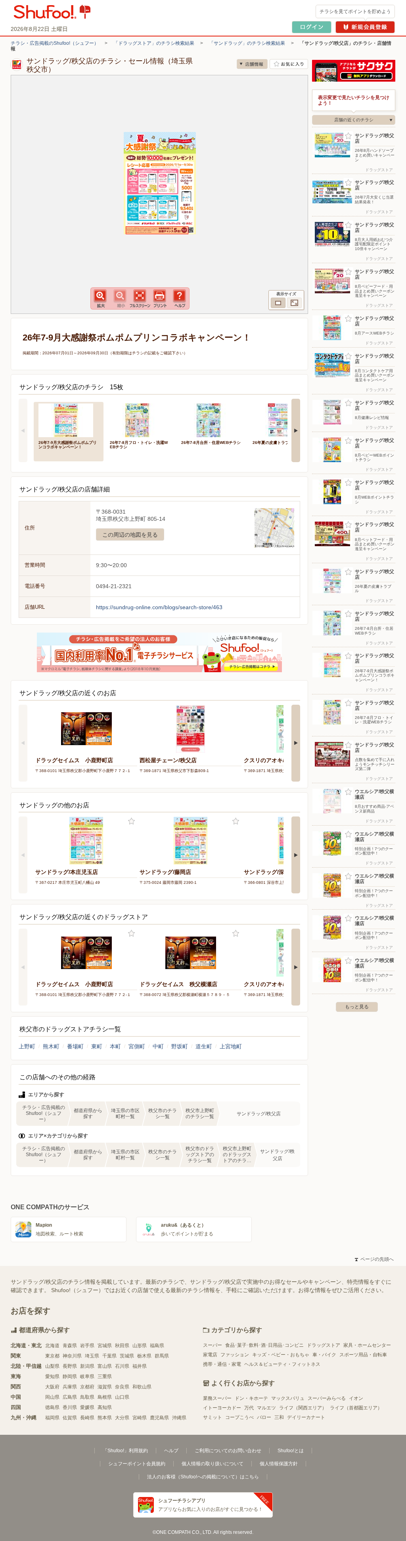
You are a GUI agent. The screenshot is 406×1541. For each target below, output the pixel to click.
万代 (249, 1408)
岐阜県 (87, 1376)
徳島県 (52, 1407)
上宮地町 (231, 1046)
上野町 (27, 1046)
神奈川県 (72, 1356)
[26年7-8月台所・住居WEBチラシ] (211, 419)
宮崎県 (139, 1418)
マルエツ (266, 1408)
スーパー (212, 1345)
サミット (212, 1417)
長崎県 (87, 1418)
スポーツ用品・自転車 (363, 1354)
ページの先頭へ (374, 1259)
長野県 (70, 1366)
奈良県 (122, 1387)
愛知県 (52, 1376)
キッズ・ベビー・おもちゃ (280, 1354)
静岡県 (70, 1376)
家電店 (210, 1354)
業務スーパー (217, 1398)
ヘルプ (171, 1450)
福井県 (139, 1366)
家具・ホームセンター (367, 1345)
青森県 (70, 1345)
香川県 (70, 1407)
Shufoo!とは (291, 1450)
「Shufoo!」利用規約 (125, 1450)
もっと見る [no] (357, 1006)
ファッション (234, 1354)
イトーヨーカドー (222, 1408)
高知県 (105, 1407)
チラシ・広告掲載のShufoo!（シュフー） (55, 43)
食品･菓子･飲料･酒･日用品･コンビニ (264, 1345)
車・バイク (324, 1354)
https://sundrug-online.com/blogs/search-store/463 (159, 607)
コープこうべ (239, 1417)
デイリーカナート (306, 1417)
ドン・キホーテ (251, 1398)
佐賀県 (70, 1418)
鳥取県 (87, 1397)
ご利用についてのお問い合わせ (228, 1450)
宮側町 (136, 1046)
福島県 (157, 1345)
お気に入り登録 (131, 821)
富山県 (105, 1366)
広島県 (70, 1397)
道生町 (203, 1046)
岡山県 (52, 1397)
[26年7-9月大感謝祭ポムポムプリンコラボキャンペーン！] (68, 419)
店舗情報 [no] (252, 64)
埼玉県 (92, 1356)
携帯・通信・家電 (222, 1364)
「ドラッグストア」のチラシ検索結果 (153, 43)
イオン (356, 1398)
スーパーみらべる (327, 1398)
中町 (158, 1046)
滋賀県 (105, 1387)
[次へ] (295, 430)
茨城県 (127, 1356)
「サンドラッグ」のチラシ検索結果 (247, 43)
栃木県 (144, 1356)
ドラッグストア (323, 1345)
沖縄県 (179, 1418)
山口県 (122, 1397)
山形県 (139, 1345)
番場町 (75, 1046)
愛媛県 (87, 1407)
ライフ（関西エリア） (303, 1408)
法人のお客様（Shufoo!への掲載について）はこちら (203, 1477)
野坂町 (179, 1046)
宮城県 (105, 1345)
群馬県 (162, 1356)
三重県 (105, 1376)
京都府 (87, 1387)
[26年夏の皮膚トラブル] (282, 419)
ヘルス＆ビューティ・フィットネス (282, 1364)
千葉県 (109, 1356)
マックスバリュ (287, 1398)
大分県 (122, 1418)
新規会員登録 (365, 27)
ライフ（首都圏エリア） (356, 1408)
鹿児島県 (159, 1418)
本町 (115, 1046)
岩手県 (87, 1345)
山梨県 (52, 1366)
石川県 (122, 1366)
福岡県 (52, 1418)
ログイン (311, 27)
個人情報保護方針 (279, 1463)
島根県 (105, 1397)
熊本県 (105, 1418)
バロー (264, 1417)
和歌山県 (141, 1387)
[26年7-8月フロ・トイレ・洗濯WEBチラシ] (140, 419)
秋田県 (122, 1345)
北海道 (52, 1345)
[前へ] (23, 430)
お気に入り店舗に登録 (289, 64)
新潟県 (87, 1366)
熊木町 (51, 1046)
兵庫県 (70, 1387)
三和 (279, 1417)
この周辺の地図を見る (130, 535)
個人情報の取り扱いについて (212, 1463)
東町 (96, 1046)
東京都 (52, 1356)
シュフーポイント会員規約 (136, 1463)
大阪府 (52, 1387)
